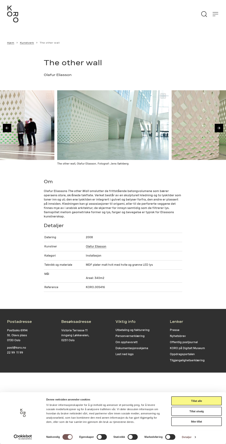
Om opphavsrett (126, 342)
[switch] (102, 437)
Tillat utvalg (196, 411)
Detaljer (187, 437)
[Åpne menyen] (215, 14)
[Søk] (204, 14)
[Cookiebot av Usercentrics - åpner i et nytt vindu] (22, 437)
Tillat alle (196, 400)
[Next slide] (219, 128)
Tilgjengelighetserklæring (187, 360)
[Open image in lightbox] (49, 96)
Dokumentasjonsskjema (131, 348)
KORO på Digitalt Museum (187, 348)
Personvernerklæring (130, 336)
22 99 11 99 (15, 352)
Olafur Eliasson (96, 246)
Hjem (10, 42)
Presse (174, 330)
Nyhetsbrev (178, 336)
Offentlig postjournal (184, 342)
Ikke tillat (196, 421)
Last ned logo (124, 354)
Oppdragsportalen (182, 354)
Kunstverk (27, 42)
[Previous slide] (7, 128)
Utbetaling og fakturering (132, 330)
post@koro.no (16, 347)
